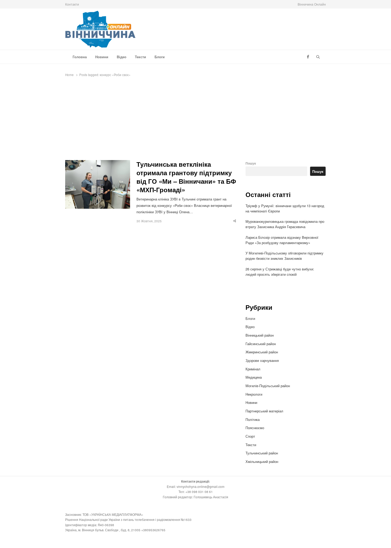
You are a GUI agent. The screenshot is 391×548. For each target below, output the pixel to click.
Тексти (140, 56)
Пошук (251, 163)
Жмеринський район (262, 351)
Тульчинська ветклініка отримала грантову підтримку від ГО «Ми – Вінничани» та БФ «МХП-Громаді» (186, 177)
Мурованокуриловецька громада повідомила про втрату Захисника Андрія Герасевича (285, 224)
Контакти (72, 4)
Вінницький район (260, 335)
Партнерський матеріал (264, 410)
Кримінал (253, 368)
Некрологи (254, 394)
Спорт (250, 436)
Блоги (160, 56)
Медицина (254, 377)
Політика (253, 419)
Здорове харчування (262, 360)
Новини (101, 56)
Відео (121, 56)
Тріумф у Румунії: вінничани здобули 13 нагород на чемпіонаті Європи (285, 208)
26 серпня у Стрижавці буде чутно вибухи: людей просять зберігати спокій (280, 271)
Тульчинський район (262, 452)
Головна (80, 56)
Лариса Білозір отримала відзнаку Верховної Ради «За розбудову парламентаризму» (282, 240)
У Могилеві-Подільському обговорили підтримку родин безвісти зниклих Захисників (284, 255)
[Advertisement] (195, 120)
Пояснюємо (255, 427)
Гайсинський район (261, 343)
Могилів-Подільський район (268, 385)
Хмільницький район (262, 461)
